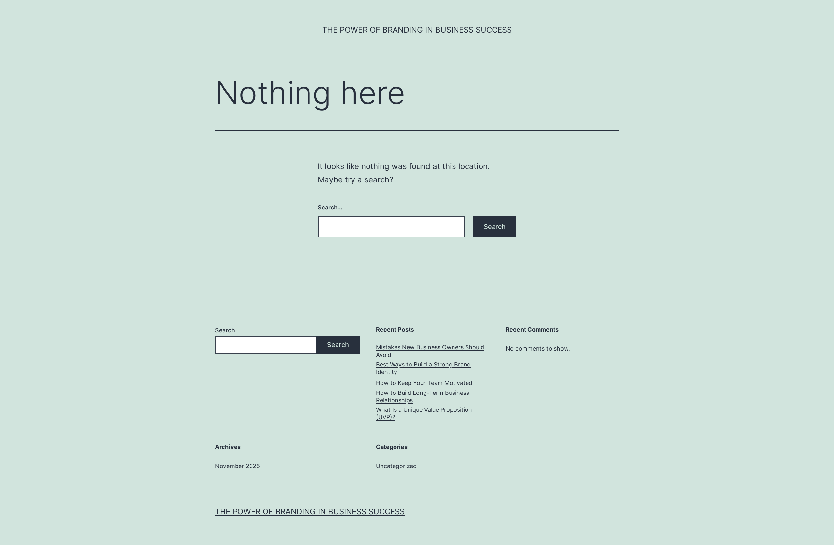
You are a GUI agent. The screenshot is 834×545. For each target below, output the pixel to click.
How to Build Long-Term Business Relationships (422, 396)
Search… (330, 207)
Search (225, 330)
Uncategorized (396, 466)
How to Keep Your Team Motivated (424, 383)
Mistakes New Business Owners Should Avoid (430, 351)
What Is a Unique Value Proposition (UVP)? (424, 413)
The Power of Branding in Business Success (417, 30)
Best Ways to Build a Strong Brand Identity (423, 368)
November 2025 (237, 466)
